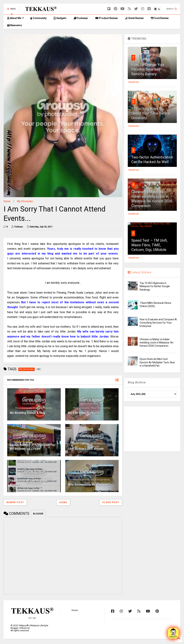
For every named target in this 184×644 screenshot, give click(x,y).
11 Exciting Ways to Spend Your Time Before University (150, 113)
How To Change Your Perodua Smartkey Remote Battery (148, 69)
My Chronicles (25, 201)
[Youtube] (122, 9)
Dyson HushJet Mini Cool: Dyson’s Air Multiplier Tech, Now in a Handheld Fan (157, 362)
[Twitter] (136, 9)
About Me (15, 18)
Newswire (16, 25)
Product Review (108, 18)
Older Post (110, 502)
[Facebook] (149, 9)
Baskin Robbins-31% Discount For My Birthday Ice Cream (32, 446)
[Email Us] (173, 633)
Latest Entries (140, 272)
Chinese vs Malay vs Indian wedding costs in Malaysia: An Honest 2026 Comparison (156, 342)
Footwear (82, 18)
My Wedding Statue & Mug (27, 413)
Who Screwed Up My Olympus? (89, 484)
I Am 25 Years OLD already (86, 448)
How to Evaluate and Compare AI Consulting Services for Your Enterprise (158, 322)
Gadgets (61, 18)
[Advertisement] (152, 429)
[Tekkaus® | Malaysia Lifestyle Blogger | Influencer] (40, 10)
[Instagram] (142, 9)
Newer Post (15, 502)
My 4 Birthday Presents (84, 413)
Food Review (161, 18)
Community (39, 18)
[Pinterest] (115, 9)
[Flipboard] (109, 9)
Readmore (133, 82)
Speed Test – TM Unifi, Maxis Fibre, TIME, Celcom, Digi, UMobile (149, 245)
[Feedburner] (129, 9)
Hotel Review (136, 18)
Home (7, 201)
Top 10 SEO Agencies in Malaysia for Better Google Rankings (155, 286)
